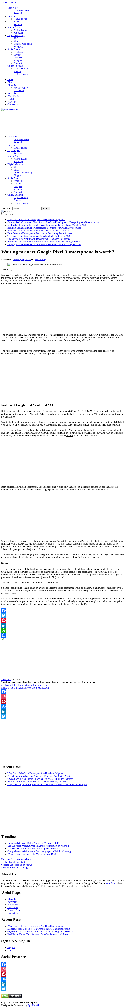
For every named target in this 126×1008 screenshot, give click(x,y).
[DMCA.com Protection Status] (11, 997)
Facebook (18, 52)
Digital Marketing (16, 35)
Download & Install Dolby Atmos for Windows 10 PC (33, 843)
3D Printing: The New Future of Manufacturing (24, 685)
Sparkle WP (33, 1005)
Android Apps (20, 30)
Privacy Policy (21, 87)
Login (10, 950)
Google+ (18, 57)
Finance (17, 71)
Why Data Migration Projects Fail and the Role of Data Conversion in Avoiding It (47, 784)
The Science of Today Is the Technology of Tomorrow (33, 848)
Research (18, 13)
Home (10, 79)
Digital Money (21, 68)
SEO (16, 38)
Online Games (21, 74)
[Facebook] (63, 610)
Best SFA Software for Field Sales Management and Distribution (38, 230)
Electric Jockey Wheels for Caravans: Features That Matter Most (38, 776)
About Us (12, 85)
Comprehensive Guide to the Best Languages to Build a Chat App (39, 851)
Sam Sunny (40, 259)
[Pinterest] (63, 620)
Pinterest (18, 63)
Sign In (10, 98)
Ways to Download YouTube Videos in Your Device (32, 854)
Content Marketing (23, 43)
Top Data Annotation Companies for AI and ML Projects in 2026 (38, 236)
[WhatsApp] (63, 630)
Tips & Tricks (20, 19)
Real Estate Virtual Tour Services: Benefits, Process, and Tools (37, 781)
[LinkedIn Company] (63, 711)
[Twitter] (63, 615)
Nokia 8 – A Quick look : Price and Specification (25, 687)
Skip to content (8, 2)
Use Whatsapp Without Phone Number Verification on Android (38, 845)
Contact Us (12, 104)
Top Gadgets (13, 21)
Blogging (18, 46)
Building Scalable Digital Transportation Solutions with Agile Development (44, 227)
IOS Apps (18, 32)
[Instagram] (63, 696)
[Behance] (63, 706)
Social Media (13, 49)
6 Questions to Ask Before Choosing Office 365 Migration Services (40, 779)
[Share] (63, 635)
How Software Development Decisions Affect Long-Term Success (39, 233)
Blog (9, 82)
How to (11, 16)
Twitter (17, 54)
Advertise (12, 93)
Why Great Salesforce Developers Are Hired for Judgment (36, 219)
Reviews (18, 24)
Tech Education (21, 10)
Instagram (18, 60)
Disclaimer (19, 90)
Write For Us (13, 96)
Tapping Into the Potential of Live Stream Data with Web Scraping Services (44, 244)
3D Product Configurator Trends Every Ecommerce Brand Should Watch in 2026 (46, 225)
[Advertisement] (63, 122)
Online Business (15, 66)
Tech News (12, 7)
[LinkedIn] (63, 625)
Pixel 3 (69, 435)
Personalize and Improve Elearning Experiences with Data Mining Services (43, 241)
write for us (110, 883)
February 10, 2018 (22, 259)
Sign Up (11, 101)
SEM (16, 41)
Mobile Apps (13, 27)
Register (11, 947)
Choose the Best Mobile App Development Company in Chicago (39, 239)
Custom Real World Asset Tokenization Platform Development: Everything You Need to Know (53, 222)
